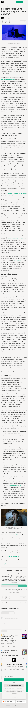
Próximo (22, 602)
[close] (24, 658)
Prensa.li (3, 564)
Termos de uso (7, 690)
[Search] (25, 631)
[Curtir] (2, 21)
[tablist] (8, 612)
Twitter (18, 535)
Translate (4, 6)
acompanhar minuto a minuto (16, 238)
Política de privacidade (14, 592)
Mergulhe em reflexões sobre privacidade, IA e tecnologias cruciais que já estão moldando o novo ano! (10, 641)
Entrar (25, 2)
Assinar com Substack (15, 685)
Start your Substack (9, 701)
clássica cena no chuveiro (15, 485)
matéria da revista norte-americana (16, 194)
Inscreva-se (19, 2)
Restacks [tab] (11, 613)
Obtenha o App (21, 701)
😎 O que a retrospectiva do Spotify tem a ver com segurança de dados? (9, 636)
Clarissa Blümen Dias (13, 556)
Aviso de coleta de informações (18, 590)
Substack (8, 705)
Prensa (6, 17)
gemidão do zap (18, 260)
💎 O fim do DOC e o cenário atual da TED (9, 651)
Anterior (6, 602)
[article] (14, 641)
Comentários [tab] (5, 613)
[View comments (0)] (6, 21)
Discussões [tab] (18, 631)
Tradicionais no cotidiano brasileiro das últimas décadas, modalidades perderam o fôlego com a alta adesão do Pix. (10, 654)
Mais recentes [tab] (11, 631)
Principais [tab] (4, 631)
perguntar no (12, 535)
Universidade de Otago (8, 79)
